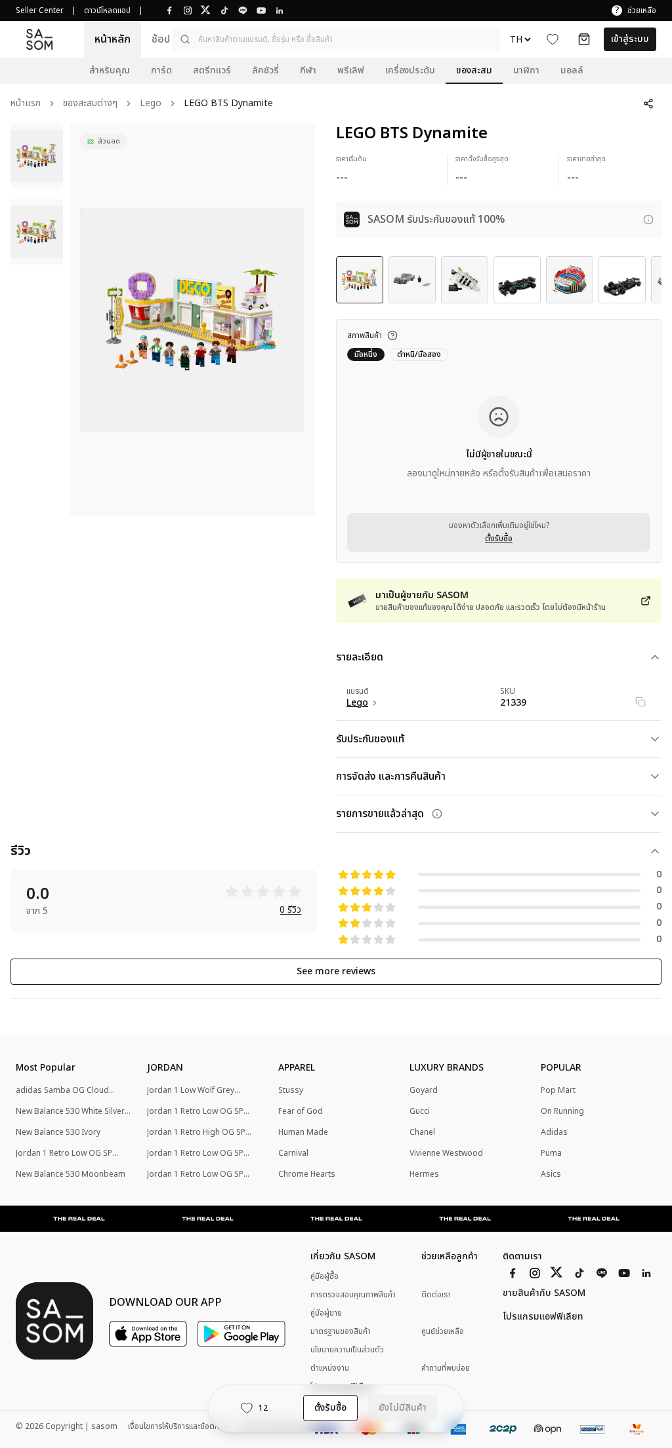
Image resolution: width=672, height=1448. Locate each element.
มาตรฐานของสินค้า (340, 1331)
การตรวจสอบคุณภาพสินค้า (353, 1294)
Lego (150, 103)
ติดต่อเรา (436, 1295)
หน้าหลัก (112, 39)
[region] (192, 320)
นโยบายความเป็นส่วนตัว (347, 1349)
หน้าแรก (25, 103)
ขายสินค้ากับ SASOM (544, 1293)
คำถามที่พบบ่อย (445, 1368)
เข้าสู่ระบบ (630, 39)
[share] (648, 103)
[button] (336, 39)
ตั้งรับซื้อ (499, 538)
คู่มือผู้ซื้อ (324, 1276)
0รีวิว (290, 910)
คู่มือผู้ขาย (326, 1313)
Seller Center (40, 10)
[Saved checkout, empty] (584, 39)
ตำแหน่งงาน (329, 1368)
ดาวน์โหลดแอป (107, 10)
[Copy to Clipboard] (640, 701)
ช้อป (161, 39)
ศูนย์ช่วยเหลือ (442, 1331)
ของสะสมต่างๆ (90, 103)
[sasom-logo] (39, 39)
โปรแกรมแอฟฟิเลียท (543, 1317)
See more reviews (336, 971)
